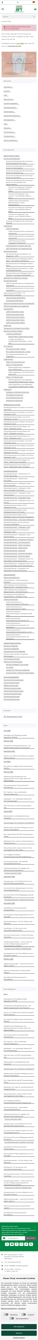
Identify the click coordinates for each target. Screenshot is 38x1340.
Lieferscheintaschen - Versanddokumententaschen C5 (17, 619)
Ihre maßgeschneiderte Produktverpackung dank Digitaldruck (17, 856)
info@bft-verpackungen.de (18, 1266)
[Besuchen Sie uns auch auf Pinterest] (17, 1244)
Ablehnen (19, 1333)
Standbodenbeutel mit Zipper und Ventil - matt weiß (19, 408)
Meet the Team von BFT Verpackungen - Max (18, 807)
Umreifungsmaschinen (12, 659)
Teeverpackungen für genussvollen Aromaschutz (16, 786)
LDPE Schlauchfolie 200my (15, 323)
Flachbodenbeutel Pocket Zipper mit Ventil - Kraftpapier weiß (17, 437)
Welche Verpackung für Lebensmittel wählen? (17, 971)
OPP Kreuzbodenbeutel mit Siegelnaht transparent (20, 284)
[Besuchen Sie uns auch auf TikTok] (26, 1244)
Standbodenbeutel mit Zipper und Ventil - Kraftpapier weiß (19, 413)
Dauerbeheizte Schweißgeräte (14, 651)
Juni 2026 (7, 730)
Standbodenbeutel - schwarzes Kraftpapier (19, 519)
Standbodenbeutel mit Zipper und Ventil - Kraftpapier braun (19, 423)
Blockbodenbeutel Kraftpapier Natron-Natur (19, 264)
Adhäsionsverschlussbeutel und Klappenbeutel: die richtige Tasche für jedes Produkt (17, 778)
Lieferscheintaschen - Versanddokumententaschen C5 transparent (17, 625)
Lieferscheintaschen (11, 599)
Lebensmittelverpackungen (13, 691)
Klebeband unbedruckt (14, 400)
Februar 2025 (8, 741)
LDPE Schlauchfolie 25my (15, 311)
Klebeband (7, 389)
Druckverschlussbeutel (12, 158)
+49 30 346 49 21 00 (14, 1262)
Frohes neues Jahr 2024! (13, 873)
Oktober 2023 (8, 959)
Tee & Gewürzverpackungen (14, 680)
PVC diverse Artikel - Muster (16, 349)
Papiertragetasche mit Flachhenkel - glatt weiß (21, 373)
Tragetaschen (8, 359)
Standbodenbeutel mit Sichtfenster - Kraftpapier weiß (17, 531)
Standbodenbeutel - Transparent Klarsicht (18, 539)
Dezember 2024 (9, 751)
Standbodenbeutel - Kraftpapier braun (17, 498)
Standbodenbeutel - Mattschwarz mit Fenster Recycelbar (17, 475)
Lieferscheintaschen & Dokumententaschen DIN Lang (17, 603)
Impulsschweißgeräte (11, 648)
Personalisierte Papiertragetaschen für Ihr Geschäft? (18, 916)
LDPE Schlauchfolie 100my (15, 317)
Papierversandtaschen (12, 577)
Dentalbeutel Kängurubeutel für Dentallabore (15, 978)
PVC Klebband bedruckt (14, 398)
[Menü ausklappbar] (3, 9)
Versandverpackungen (12, 696)
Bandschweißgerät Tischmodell (17, 664)
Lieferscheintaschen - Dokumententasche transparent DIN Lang (19, 614)
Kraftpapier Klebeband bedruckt (17, 392)
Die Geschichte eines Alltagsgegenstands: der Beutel (19, 896)
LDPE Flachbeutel (12, 228)
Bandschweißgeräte (11, 646)
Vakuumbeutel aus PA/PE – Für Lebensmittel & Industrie (14, 294)
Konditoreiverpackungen (13, 694)
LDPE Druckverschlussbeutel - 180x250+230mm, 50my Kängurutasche (19, 203)
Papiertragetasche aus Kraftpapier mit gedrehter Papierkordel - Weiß (20, 385)
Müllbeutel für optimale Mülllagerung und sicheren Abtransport (18, 828)
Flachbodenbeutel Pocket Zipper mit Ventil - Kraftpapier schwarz (17, 432)
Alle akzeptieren (19, 1326)
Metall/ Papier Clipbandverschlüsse (20, 336)
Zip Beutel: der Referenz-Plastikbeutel (17, 949)
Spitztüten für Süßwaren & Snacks (16, 278)
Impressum (22, 1308)
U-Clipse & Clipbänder (14, 334)
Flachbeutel (8, 226)
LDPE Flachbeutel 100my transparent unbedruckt (17, 242)
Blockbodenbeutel (10, 251)
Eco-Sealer (9, 667)
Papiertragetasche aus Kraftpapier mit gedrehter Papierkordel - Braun (21, 381)
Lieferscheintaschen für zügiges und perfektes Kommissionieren (16, 869)
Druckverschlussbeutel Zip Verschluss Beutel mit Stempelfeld (19, 167)
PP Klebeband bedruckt (14, 395)
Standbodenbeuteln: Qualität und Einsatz (19, 900)
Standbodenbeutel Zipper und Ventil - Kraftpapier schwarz (17, 418)
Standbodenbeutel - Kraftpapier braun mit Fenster (19, 501)
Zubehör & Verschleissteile (13, 662)
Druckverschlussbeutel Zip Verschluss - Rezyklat (20, 222)
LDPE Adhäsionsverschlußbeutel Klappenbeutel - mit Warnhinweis (16, 591)
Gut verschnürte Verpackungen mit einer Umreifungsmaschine (18, 889)
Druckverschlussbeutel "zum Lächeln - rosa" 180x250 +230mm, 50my (19, 196)
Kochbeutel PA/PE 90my (14, 300)
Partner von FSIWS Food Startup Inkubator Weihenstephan (19, 757)
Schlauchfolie (8, 309)
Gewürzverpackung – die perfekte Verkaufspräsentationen (16, 862)
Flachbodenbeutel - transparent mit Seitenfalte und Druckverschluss (16, 569)
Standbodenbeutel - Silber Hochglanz (17, 545)
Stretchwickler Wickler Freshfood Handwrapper (16, 655)
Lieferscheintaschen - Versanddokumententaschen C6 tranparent (17, 637)
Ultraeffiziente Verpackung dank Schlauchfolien (15, 909)
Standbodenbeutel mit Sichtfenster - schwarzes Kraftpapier (17, 523)
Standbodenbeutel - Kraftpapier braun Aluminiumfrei (17, 494)
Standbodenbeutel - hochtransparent (17, 542)
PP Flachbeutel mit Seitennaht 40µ (18, 246)
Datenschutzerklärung (9, 1230)
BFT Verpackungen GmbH (13, 716)
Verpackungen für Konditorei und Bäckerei (19, 823)
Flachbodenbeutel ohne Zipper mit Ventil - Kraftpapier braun (19, 447)
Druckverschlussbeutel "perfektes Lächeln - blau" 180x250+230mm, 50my (20, 209)
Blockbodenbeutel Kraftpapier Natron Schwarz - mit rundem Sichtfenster (19, 274)
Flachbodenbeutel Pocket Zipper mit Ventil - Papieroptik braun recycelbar (17, 466)
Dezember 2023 (9, 876)
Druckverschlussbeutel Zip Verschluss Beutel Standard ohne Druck (19, 162)
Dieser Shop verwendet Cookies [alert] (19, 1278)
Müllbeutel (7, 325)
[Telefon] (18, 2)
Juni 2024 (7, 761)
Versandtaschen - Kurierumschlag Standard (16, 581)
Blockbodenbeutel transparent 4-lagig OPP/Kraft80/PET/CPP (19, 269)
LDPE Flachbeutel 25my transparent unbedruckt (21, 232)
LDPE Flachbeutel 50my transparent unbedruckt (21, 237)
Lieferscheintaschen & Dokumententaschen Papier (16, 608)
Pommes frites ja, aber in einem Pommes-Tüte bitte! (18, 936)
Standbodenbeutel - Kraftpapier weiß (17, 527)
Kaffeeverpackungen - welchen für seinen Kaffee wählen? (18, 965)
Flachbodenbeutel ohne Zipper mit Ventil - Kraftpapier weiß (19, 456)
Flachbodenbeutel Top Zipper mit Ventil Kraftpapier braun (18, 442)
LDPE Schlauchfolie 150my (15, 320)
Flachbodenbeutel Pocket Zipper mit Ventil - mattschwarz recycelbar (17, 461)
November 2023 (9, 903)
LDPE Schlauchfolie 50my (15, 314)
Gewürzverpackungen (11, 682)
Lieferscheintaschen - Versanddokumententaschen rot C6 (18, 631)
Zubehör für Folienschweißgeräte (18, 670)
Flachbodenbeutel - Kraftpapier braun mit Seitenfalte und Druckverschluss (18, 560)
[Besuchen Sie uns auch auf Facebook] (7, 1244)
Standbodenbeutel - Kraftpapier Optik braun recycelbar (17, 484)
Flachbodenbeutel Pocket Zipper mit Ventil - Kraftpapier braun (17, 427)
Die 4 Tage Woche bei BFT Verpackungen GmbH (18, 835)
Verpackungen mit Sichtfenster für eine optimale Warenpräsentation (18, 882)
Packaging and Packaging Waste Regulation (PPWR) (15, 736)
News (6, 994)
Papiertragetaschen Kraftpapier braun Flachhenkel (19, 368)
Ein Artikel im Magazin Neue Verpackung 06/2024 (18, 767)
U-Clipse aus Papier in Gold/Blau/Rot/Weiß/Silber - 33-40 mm (20, 341)
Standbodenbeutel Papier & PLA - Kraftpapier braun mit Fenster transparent (18, 516)
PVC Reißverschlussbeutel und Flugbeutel (17, 355)
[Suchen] (35, 16)
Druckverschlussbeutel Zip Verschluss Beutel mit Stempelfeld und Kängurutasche (19, 182)
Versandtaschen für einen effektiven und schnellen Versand (18, 954)
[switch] (6, 1314)
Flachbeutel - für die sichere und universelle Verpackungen (15, 929)
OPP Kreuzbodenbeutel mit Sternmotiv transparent (20, 289)
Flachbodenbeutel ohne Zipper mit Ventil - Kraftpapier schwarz (19, 451)
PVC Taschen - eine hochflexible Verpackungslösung (15, 793)
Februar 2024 (8, 772)
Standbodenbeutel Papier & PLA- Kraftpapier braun (15, 506)
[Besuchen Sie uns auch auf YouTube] (12, 1244)
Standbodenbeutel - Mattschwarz (15, 548)
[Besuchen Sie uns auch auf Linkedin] (31, 1244)
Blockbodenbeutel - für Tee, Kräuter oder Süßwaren (18, 922)
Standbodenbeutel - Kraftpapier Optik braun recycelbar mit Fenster (17, 489)
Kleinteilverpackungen (12, 699)
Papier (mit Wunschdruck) (15, 362)
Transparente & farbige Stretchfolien (17, 328)
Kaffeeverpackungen (11, 685)
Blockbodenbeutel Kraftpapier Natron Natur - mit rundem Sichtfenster (19, 260)
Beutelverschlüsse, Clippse (13, 331)
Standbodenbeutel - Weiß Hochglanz (17, 556)
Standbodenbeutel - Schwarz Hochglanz (18, 553)
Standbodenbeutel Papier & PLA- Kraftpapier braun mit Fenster (15, 511)
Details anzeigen (19, 1338)
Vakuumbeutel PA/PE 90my (15, 298)
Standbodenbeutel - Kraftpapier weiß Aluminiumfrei (17, 536)
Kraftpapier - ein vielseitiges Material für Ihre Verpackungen (18, 800)
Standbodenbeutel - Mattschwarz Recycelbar (15, 479)
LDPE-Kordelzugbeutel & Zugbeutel (16, 306)
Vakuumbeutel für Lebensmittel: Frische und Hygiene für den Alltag (18, 849)
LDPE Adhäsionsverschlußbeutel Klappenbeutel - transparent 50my (16, 586)
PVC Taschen (8, 346)
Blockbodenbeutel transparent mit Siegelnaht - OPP (18, 255)
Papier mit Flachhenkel (14, 365)
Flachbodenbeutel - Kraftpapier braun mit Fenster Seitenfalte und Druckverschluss (18, 564)
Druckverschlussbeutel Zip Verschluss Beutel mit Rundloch (19, 176)
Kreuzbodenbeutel (10, 281)
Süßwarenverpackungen (12, 688)
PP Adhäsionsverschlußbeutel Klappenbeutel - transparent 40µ (15, 595)
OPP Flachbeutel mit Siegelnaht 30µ (19, 248)
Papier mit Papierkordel (14, 377)
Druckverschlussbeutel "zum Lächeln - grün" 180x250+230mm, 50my (19, 216)
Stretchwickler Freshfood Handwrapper (20, 673)
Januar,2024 (8, 811)
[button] (34, 2)
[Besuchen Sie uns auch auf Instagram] (21, 1244)
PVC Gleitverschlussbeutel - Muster (18, 351)
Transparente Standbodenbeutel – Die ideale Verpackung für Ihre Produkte (17, 746)
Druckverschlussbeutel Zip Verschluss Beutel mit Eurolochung (19, 172)
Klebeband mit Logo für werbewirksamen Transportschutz (18, 842)
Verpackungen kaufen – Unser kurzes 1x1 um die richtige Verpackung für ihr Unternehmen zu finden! (18, 944)
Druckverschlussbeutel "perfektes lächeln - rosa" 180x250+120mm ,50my (20, 189)
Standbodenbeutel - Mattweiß (14, 550)
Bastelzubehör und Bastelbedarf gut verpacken (16, 817)
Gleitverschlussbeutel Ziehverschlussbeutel (19, 303)
